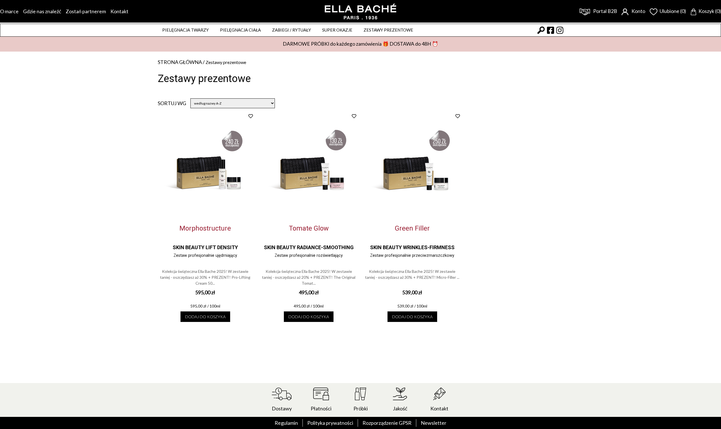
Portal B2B (604, 11)
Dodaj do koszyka (205, 316)
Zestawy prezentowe (388, 29)
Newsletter (433, 423)
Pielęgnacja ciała (240, 29)
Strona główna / (182, 62)
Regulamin (286, 423)
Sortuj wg (172, 103)
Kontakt (119, 11)
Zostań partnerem (86, 11)
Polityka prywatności (330, 423)
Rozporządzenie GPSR (386, 423)
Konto (638, 11)
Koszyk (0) (709, 11)
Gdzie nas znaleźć (42, 11)
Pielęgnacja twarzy (185, 29)
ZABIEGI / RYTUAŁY (291, 29)
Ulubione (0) (673, 11)
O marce (9, 11)
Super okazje (337, 29)
